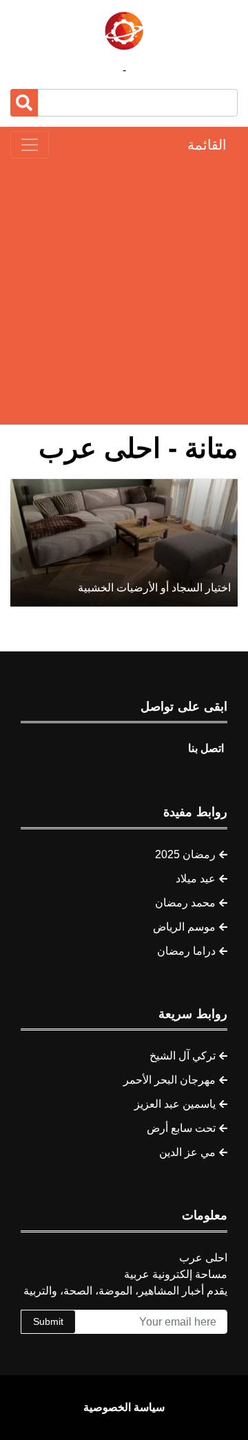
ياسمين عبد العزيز (175, 1104)
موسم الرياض (184, 927)
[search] (24, 102)
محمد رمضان (185, 903)
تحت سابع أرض (181, 1128)
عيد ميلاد (196, 878)
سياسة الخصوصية (124, 1407)
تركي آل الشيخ (182, 1056)
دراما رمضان (186, 951)
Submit (48, 1321)
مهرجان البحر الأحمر (169, 1080)
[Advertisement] (124, 292)
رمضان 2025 (185, 854)
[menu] (29, 145)
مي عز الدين (187, 1152)
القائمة (207, 144)
